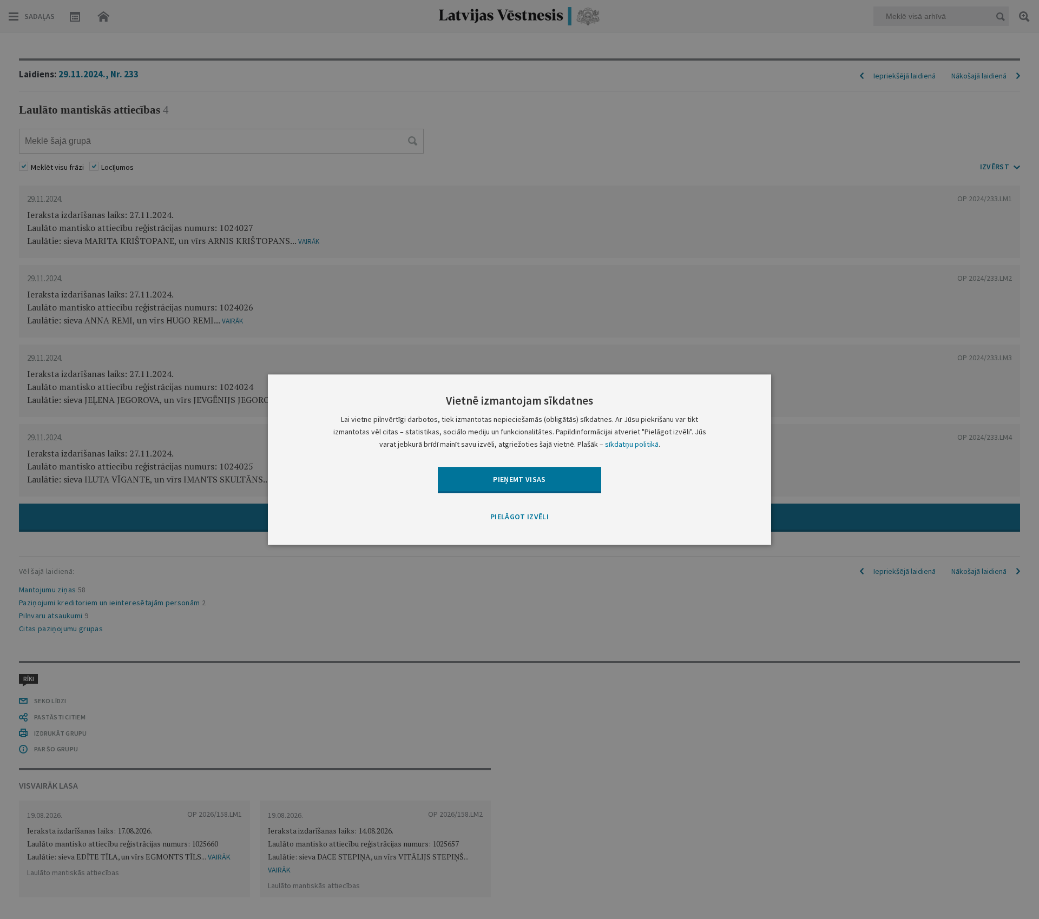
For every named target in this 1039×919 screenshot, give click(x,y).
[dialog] (519, 459)
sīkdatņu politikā (632, 444)
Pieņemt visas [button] (519, 479)
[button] (519, 517)
